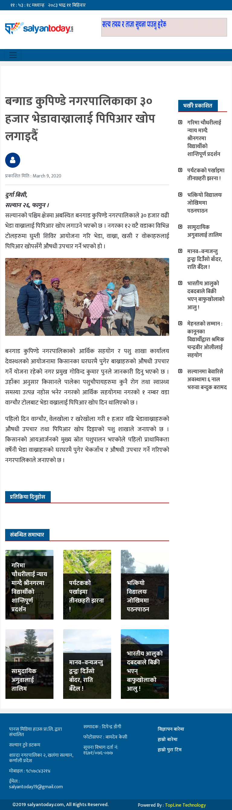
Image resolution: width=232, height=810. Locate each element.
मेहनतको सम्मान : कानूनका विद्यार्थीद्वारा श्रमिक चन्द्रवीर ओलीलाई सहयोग (205, 339)
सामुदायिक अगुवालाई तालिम (24, 680)
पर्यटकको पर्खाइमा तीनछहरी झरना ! (86, 596)
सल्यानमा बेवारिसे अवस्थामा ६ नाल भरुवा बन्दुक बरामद (207, 379)
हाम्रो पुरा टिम (170, 750)
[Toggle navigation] (13, 55)
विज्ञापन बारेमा (171, 729)
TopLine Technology (185, 805)
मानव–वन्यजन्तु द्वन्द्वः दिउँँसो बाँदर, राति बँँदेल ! (86, 675)
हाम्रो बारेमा (168, 740)
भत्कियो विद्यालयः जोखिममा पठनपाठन (138, 596)
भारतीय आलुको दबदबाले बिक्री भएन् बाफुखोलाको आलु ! (205, 295)
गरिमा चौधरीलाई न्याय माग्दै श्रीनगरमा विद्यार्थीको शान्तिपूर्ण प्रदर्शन (29, 587)
